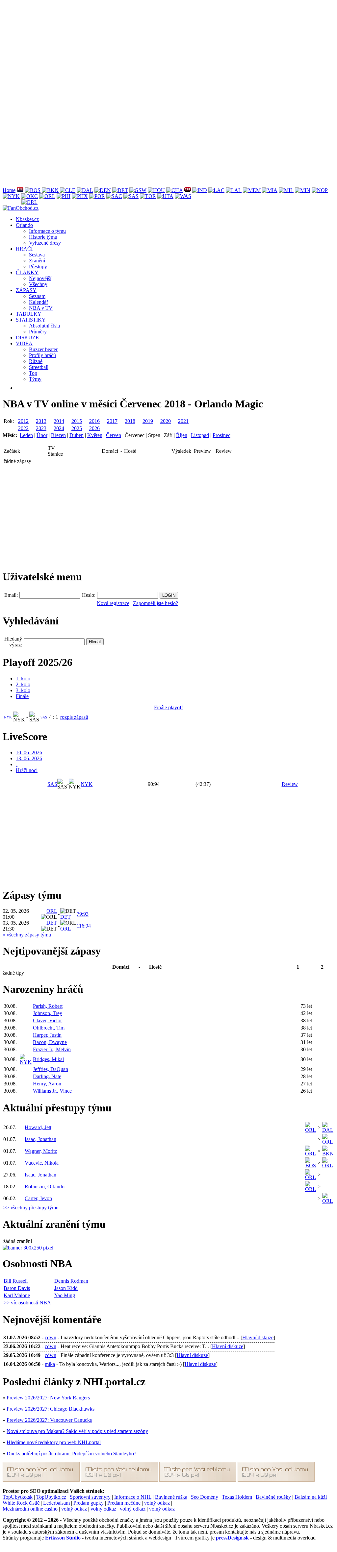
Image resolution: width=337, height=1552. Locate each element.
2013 (41, 421)
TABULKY (28, 314)
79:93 (83, 914)
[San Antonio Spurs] (131, 196)
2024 (59, 428)
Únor (42, 435)
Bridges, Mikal (48, 1059)
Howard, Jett (38, 1127)
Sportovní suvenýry (90, 1497)
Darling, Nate (47, 1076)
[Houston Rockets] (156, 190)
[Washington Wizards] (183, 196)
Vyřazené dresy (45, 243)
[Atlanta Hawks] (20, 190)
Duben (76, 435)
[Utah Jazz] (165, 196)
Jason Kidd (66, 1288)
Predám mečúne (124, 1503)
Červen (113, 435)
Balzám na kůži (311, 1497)
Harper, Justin (47, 1035)
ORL (51, 911)
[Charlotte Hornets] (174, 190)
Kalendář (38, 302)
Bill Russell (16, 1281)
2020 (165, 421)
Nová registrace (113, 603)
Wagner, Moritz (41, 1151)
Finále (22, 696)
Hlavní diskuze (257, 1337)
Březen (58, 435)
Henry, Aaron (47, 1083)
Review (290, 784)
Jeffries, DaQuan (50, 1069)
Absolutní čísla (44, 325)
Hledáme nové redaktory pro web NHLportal (54, 1442)
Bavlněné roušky (273, 1497)
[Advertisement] (168, 49)
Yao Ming (64, 1295)
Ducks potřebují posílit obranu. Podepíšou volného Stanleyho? (71, 1453)
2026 (94, 428)
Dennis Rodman (71, 1281)
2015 (76, 421)
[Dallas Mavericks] (85, 190)
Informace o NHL (132, 1497)
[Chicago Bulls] (187, 190)
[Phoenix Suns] (80, 196)
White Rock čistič (21, 1503)
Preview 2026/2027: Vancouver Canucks (49, 1420)
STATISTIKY (31, 320)
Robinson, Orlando (45, 1186)
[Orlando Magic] (47, 196)
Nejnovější (40, 278)
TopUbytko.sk (18, 1497)
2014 (59, 421)
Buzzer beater (43, 349)
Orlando (24, 225)
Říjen (181, 435)
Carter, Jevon (38, 1198)
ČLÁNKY (27, 272)
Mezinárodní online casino (30, 1509)
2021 (183, 421)
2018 (130, 421)
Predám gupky (88, 1503)
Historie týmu (43, 237)
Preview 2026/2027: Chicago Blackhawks (50, 1409)
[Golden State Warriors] (137, 190)
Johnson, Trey (47, 1013)
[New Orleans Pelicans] (320, 190)
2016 (94, 421)
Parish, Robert (48, 1006)
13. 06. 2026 (29, 758)
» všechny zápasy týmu (27, 934)
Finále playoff (168, 707)
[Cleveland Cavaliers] (67, 190)
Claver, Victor (47, 1020)
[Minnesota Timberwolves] (302, 190)
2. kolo (23, 684)
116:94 (84, 926)
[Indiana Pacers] (199, 190)
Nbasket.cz (27, 219)
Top (33, 373)
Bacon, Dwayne (50, 1042)
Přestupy (38, 266)
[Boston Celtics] (32, 190)
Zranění (37, 260)
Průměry (38, 331)
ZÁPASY (26, 290)
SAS (43, 717)
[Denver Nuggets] (102, 190)
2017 (112, 421)
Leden (26, 435)
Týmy (35, 379)
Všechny (38, 284)
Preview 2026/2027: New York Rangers (48, 1397)
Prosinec (221, 435)
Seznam (37, 296)
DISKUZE (27, 337)
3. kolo (23, 690)
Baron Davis (17, 1288)
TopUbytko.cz (51, 1497)
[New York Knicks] (11, 196)
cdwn (50, 1337)
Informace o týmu (47, 231)
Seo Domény (204, 1497)
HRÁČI (24, 249)
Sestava (37, 254)
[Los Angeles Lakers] (234, 190)
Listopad (200, 435)
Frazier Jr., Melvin (52, 1049)
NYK (8, 717)
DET (65, 917)
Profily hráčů (42, 355)
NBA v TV (41, 308)
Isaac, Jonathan (40, 1139)
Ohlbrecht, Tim (49, 1028)
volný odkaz (157, 1503)
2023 (41, 428)
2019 (148, 421)
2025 (76, 428)
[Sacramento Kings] (114, 196)
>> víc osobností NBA (27, 1302)
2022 (23, 428)
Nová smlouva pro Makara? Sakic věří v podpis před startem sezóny (77, 1431)
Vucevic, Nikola (42, 1163)
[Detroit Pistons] (120, 190)
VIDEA (24, 343)
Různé (35, 361)
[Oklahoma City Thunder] (29, 196)
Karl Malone (17, 1295)
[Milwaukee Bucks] (286, 190)
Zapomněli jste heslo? (155, 603)
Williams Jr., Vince (52, 1091)
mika (50, 1364)
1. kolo (23, 678)
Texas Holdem (237, 1497)
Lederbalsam (56, 1503)
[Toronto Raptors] (148, 196)
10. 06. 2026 (29, 752)
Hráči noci (27, 770)
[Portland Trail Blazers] (97, 196)
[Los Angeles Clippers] (216, 190)
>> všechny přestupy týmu (31, 1207)
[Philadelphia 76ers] (63, 196)
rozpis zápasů (74, 717)
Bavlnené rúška (171, 1497)
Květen (94, 435)
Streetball (38, 367)
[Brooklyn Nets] (50, 190)
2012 (23, 421)
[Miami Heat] (269, 190)
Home (9, 190)
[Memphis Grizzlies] (252, 190)
